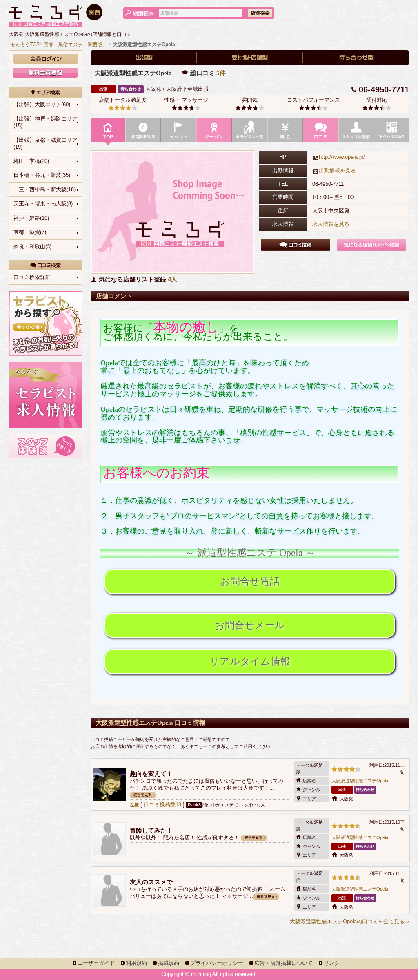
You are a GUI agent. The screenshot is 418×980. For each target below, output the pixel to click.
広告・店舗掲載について (283, 963)
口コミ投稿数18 (162, 804)
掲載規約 (168, 963)
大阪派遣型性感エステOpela (359, 780)
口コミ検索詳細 (32, 277)
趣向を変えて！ (151, 773)
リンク (332, 963)
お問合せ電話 (250, 581)
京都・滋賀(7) (29, 232)
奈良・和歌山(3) (32, 246)
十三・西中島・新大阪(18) (44, 189)
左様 (134, 804)
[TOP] (108, 132)
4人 (172, 279)
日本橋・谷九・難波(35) (41, 175)
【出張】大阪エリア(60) (41, 104)
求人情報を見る (330, 224)
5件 (221, 73)
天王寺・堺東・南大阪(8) (43, 204)
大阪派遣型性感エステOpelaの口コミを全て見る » (349, 921)
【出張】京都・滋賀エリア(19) (45, 143)
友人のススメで (151, 881)
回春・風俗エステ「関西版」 (75, 44)
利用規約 (136, 963)
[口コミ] (320, 132)
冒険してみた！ (151, 830)
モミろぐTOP (25, 44)
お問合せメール (250, 625)
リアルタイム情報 (249, 661)
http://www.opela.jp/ (342, 157)
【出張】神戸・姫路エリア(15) (45, 122)
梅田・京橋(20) (31, 161)
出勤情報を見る (337, 170)
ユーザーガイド (96, 963)
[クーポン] (214, 132)
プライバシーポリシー (216, 963)
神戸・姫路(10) (31, 218)
